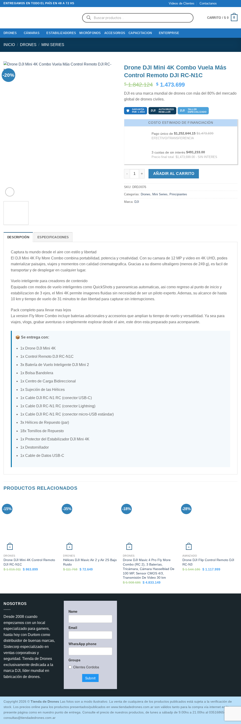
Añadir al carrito (173, 174)
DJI (136, 202)
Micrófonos (90, 33)
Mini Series (52, 45)
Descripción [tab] (18, 237)
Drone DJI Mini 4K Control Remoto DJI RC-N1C (29, 562)
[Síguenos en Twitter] (230, 3)
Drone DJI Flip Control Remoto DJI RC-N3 (208, 562)
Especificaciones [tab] (53, 237)
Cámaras (32, 33)
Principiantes (178, 194)
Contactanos (208, 3)
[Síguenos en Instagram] (226, 3)
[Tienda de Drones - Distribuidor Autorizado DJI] (39, 18)
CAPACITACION (140, 33)
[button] (222, 17)
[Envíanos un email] (235, 3)
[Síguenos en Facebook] (221, 3)
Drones (10, 33)
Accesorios (114, 33)
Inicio (9, 45)
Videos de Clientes (181, 3)
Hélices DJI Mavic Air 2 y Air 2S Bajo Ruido (90, 562)
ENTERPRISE (169, 33)
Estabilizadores (61, 33)
